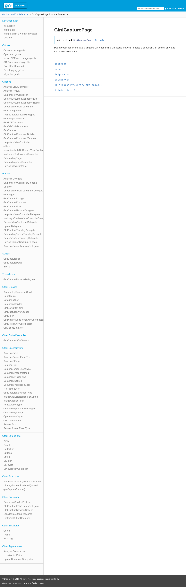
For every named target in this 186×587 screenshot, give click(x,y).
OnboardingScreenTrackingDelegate (22, 234)
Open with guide (12, 54)
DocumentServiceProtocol (17, 502)
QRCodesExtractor (13, 327)
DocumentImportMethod (16, 372)
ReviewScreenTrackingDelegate (20, 242)
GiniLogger (9, 194)
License (7, 37)
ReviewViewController (15, 166)
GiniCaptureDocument (15, 202)
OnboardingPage (12, 158)
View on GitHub (176, 8)
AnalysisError (10, 353)
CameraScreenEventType (17, 369)
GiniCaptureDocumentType (17, 392)
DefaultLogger (11, 300)
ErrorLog (8, 538)
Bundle (7, 445)
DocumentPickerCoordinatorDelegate (23, 190)
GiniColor (8, 315)
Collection (8, 449)
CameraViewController (15, 94)
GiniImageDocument (14, 118)
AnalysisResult (11, 90)
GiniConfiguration (12, 110)
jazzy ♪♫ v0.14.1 (22, 583)
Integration (9, 29)
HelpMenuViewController (16, 142)
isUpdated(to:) (65, 90)
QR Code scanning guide (16, 62)
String (6, 456)
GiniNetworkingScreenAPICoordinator (23, 319)
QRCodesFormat (12, 420)
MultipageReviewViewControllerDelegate (25, 218)
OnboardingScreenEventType (19, 408)
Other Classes (9, 287)
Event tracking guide (14, 66)
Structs (6, 253)
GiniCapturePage (12, 262)
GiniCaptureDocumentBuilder (19, 134)
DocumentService (12, 304)
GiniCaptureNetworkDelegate (19, 279)
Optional (7, 453)
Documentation (10, 20)
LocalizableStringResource (17, 514)
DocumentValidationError (16, 384)
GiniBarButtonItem (13, 308)
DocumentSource (12, 380)
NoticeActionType (12, 404)
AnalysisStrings (11, 361)
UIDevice (8, 464)
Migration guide (11, 74)
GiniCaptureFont (12, 258)
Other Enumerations (13, 348)
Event (6, 266)
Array (6, 441)
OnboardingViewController (17, 162)
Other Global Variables (14, 335)
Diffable (7, 186)
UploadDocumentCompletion (18, 559)
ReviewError (10, 424)
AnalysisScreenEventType (17, 357)
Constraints (9, 296)
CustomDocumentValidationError (20, 98)
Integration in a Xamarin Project (20, 33)
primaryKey (62, 79)
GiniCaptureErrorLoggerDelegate (21, 506)
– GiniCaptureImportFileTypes (19, 114)
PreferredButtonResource (17, 518)
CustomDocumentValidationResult (21, 102)
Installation (9, 25)
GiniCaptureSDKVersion (16, 340)
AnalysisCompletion (14, 551)
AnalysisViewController (15, 86)
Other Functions (10, 476)
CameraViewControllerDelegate (20, 182)
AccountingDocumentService (18, 292)
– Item (6, 146)
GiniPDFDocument (13, 122)
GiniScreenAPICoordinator (17, 323)
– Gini (6, 534)
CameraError (10, 365)
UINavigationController (15, 468)
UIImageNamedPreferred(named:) (21, 485)
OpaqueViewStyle (13, 416)
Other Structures (10, 525)
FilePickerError (11, 388)
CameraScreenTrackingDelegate (20, 238)
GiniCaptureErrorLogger (16, 311)
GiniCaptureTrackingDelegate (19, 230)
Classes (6, 81)
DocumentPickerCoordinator (18, 106)
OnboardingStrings (13, 412)
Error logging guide (13, 70)
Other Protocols (10, 497)
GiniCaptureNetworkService (18, 510)
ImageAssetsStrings (14, 400)
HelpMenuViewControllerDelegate (21, 214)
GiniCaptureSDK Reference (15, 14)
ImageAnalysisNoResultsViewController (24, 150)
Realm (34, 583)
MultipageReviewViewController (20, 154)
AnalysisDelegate (12, 178)
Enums (6, 173)
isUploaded (62, 74)
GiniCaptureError (12, 206)
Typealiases (8, 274)
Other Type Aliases (12, 546)
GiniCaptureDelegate (14, 198)
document (61, 63)
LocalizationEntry (12, 555)
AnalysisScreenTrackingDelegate (21, 246)
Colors (6, 530)
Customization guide (14, 50)
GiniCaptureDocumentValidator (20, 138)
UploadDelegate (12, 226)
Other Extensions (11, 435)
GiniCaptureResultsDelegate (18, 210)
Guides (6, 45)
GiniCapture (9, 130)
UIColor (7, 460)
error (58, 69)
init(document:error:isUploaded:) (78, 85)
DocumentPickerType (14, 377)
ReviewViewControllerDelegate (20, 222)
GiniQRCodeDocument (15, 126)
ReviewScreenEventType (16, 428)
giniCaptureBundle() (14, 489)
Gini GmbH (14, 578)
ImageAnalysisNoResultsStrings (20, 396)
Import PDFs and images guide (19, 58)
